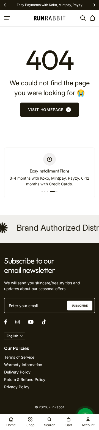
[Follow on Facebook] (5, 321)
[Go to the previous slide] (5, 5)
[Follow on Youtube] (31, 321)
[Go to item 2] (44, 191)
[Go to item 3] (47, 191)
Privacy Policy (16, 386)
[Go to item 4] (53, 191)
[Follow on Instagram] (17, 321)
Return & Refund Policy (24, 379)
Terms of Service (19, 357)
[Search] (83, 18)
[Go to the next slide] (94, 5)
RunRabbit (56, 407)
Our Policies (16, 348)
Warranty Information (23, 364)
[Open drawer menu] (7, 18)
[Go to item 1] (42, 191)
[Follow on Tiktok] (44, 321)
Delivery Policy (17, 372)
